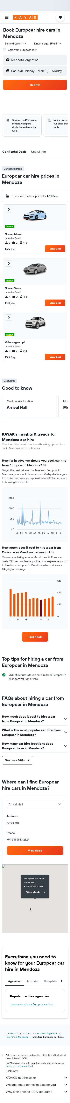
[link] (35, 637)
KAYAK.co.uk (14, 1033)
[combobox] (15, 43)
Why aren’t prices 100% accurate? (29, 1092)
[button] (6, 17)
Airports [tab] (32, 981)
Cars (28, 1033)
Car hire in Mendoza (17, 1036)
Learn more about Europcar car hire (32, 1004)
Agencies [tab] (14, 981)
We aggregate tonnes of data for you (31, 1085)
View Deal (55, 248)
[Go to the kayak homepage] (25, 17)
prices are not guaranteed (19, 1066)
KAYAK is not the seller (21, 1077)
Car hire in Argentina (46, 1033)
